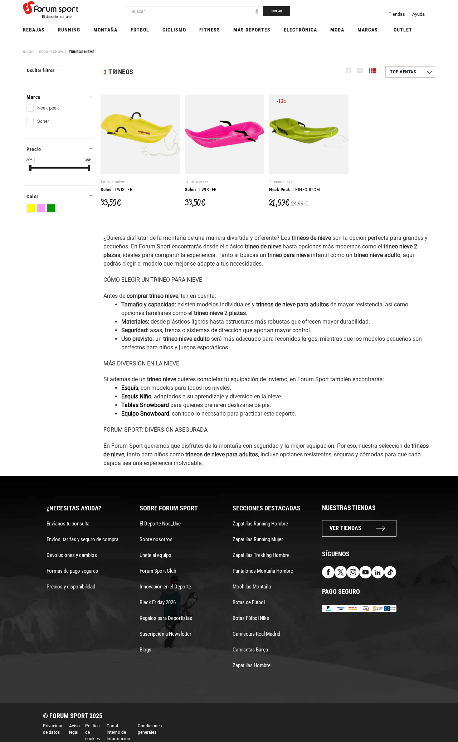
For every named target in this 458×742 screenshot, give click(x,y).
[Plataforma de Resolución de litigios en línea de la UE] (390, 608)
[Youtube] (365, 571)
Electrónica (300, 30)
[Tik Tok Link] (390, 571)
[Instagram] (353, 571)
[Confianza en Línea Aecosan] (378, 608)
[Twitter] (341, 571)
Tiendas (397, 14)
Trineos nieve (81, 52)
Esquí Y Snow (51, 52)
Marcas (367, 30)
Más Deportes (252, 30)
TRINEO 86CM (294, 189)
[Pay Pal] (328, 608)
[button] (442, 716)
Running (69, 30)
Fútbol (140, 30)
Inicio (28, 52)
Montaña (105, 30)
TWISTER (116, 189)
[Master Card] (353, 608)
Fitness (209, 30)
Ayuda (418, 14)
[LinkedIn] (378, 571)
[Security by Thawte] (365, 608)
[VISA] (341, 608)
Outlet (403, 30)
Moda (337, 30)
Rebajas (34, 30)
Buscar (277, 11)
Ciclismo (174, 30)
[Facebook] (328, 571)
